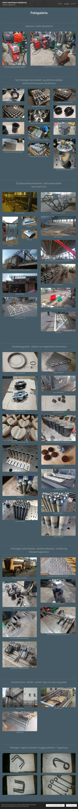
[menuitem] (60, 3)
